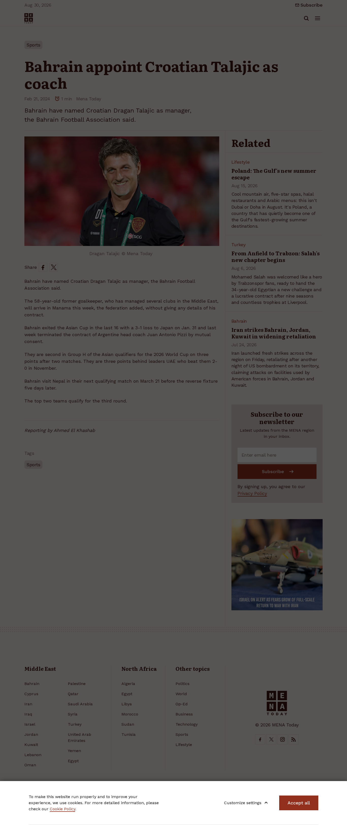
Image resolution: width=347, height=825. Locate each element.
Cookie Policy (62, 808)
